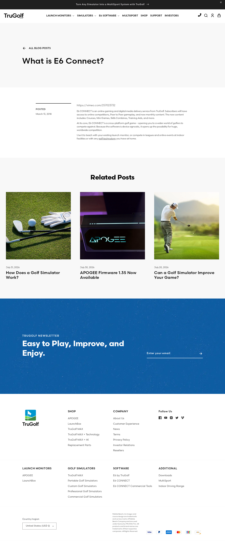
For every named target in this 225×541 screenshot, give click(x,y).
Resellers (118, 450)
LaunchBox (74, 423)
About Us (118, 418)
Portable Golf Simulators (83, 480)
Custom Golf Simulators (82, 486)
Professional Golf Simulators (85, 491)
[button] (58, 15)
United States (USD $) (38, 526)
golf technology (107, 138)
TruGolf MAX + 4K (78, 439)
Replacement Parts (79, 445)
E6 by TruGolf (121, 475)
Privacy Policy (121, 439)
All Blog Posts (40, 48)
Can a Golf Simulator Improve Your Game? (184, 275)
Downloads (165, 475)
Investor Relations (124, 445)
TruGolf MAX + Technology (83, 434)
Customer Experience (126, 423)
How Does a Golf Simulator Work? (33, 275)
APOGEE (73, 418)
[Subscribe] (201, 354)
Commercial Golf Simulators (85, 496)
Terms (116, 434)
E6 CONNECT (121, 480)
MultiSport (165, 480)
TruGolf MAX (75, 429)
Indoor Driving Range (171, 486)
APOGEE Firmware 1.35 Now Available (108, 275)
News (116, 429)
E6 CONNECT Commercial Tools (132, 486)
